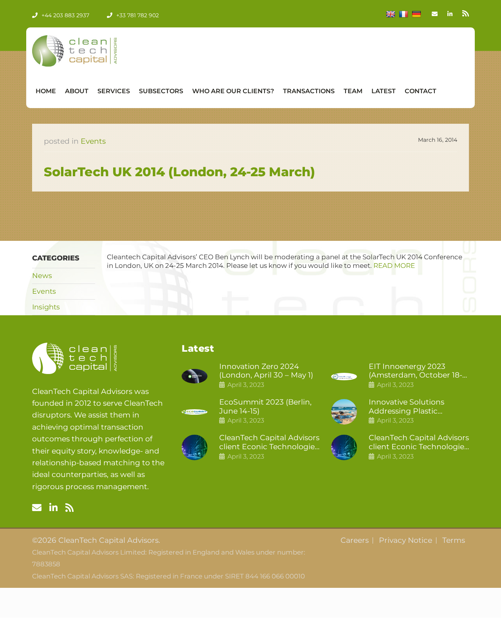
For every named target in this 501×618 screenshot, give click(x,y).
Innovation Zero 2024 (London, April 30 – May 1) (266, 371)
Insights (46, 307)
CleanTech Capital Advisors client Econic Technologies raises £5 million (419, 443)
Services (113, 91)
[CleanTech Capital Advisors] (91, 50)
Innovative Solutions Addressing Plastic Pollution (406, 407)
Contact (420, 91)
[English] (390, 14)
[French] (403, 14)
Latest (383, 91)
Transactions (309, 91)
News (42, 275)
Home (46, 91)
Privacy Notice (405, 540)
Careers (355, 540)
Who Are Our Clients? (233, 91)
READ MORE (394, 265)
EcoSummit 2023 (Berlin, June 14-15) (265, 407)
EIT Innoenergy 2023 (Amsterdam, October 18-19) (415, 371)
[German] (416, 14)
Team (353, 91)
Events (93, 141)
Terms (453, 540)
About (76, 91)
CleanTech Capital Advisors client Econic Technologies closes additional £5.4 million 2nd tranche (269, 443)
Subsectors (161, 91)
